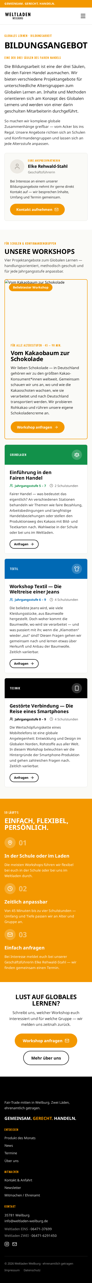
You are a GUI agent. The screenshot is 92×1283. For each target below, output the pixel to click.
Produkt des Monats (20, 1138)
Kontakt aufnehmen (34, 209)
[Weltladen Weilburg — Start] (17, 16)
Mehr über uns (46, 1058)
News (8, 1145)
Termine (10, 1153)
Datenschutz (32, 1270)
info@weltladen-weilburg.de (26, 1221)
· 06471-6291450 (30, 1235)
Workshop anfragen (34, 427)
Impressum (12, 1270)
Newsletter (12, 1187)
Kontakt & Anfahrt (18, 1180)
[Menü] (83, 16)
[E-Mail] (14, 1244)
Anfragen (21, 544)
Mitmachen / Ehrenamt (22, 1195)
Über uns (11, 1160)
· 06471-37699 (28, 1229)
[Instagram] (6, 1244)
